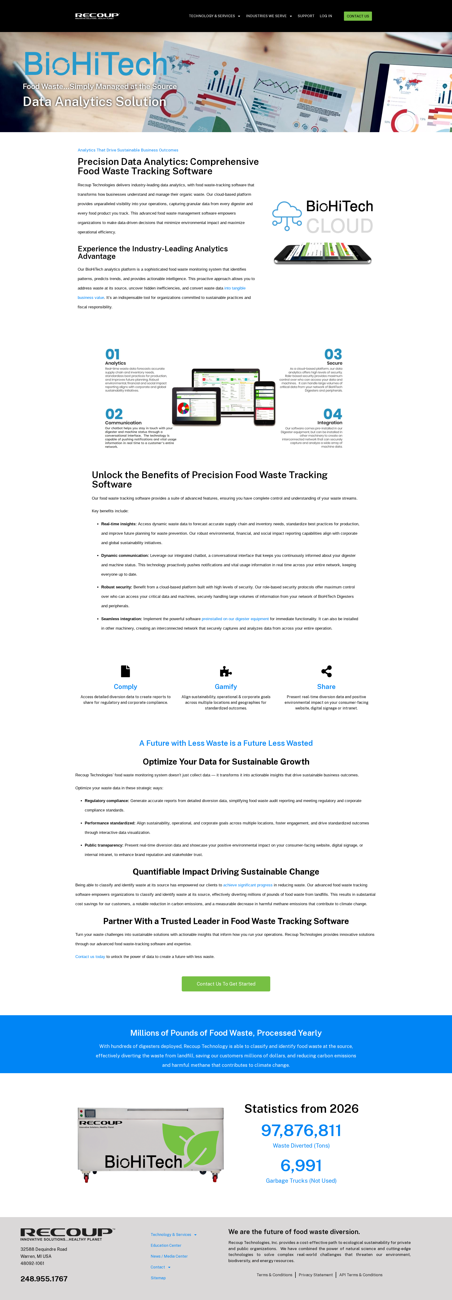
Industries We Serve (266, 16)
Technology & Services (212, 16)
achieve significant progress (248, 885)
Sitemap (158, 1278)
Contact (158, 1267)
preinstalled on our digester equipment (235, 619)
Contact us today (90, 956)
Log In (326, 16)
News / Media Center (169, 1256)
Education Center (166, 1245)
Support (306, 16)
